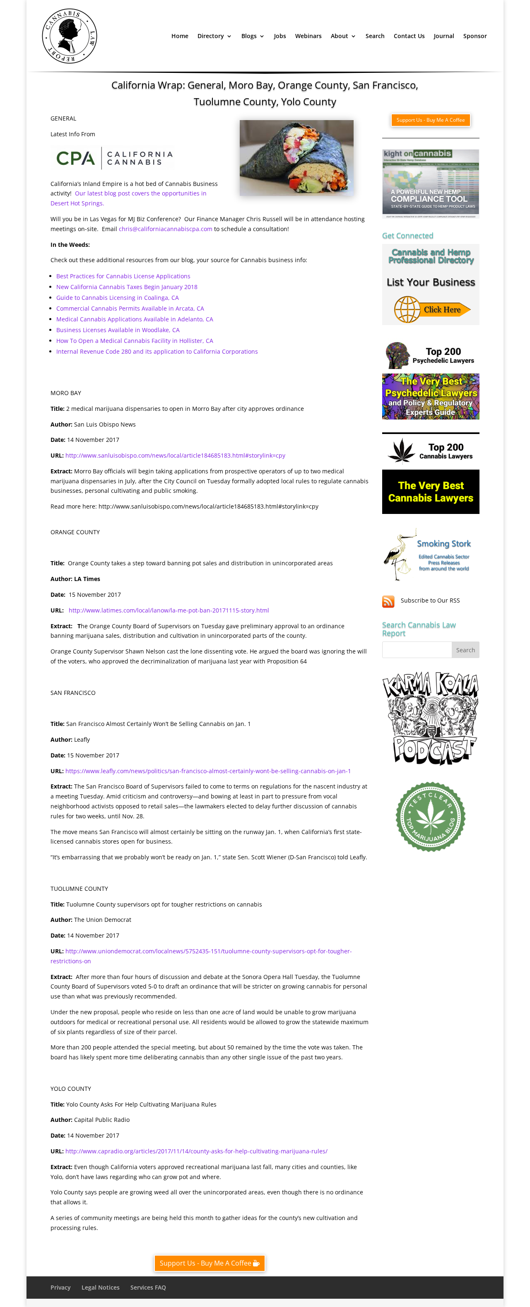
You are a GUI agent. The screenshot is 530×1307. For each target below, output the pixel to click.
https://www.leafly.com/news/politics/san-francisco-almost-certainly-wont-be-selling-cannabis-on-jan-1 (208, 771)
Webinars (308, 36)
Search (375, 36)
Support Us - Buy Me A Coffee (205, 1263)
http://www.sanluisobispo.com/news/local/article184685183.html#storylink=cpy (175, 455)
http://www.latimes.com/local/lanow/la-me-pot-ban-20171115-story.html (169, 610)
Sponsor (475, 36)
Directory (211, 36)
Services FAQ (148, 1287)
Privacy (61, 1287)
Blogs (249, 36)
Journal (444, 36)
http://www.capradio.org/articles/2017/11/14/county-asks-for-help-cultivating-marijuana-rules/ (196, 1151)
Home (179, 36)
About (339, 36)
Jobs (280, 36)
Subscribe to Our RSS (430, 600)
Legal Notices (101, 1287)
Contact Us (409, 36)
